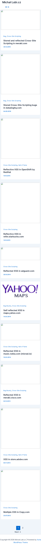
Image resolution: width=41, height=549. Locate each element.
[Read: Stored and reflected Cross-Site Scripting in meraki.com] (20, 29)
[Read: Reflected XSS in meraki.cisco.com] (20, 383)
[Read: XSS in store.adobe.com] (20, 448)
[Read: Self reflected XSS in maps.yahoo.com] (20, 299)
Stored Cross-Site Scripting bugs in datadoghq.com (20, 106)
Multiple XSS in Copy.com (16, 512)
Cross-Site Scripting (14, 36)
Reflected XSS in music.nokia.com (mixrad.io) (17, 352)
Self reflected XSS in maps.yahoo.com (13, 311)
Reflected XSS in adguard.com (18, 271)
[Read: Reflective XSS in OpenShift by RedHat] (20, 158)
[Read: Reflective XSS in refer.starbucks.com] (20, 222)
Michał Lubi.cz (11, 2)
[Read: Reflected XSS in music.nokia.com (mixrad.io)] (20, 340)
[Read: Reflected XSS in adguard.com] (20, 259)
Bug (4, 36)
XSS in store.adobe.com (15, 459)
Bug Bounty (7, 306)
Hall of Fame (22, 165)
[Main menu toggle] (7, 7)
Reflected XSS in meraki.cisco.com (12, 396)
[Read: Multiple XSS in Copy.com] (20, 501)
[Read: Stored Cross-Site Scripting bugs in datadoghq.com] (20, 94)
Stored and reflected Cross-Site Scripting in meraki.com (19, 42)
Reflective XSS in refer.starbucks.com (13, 235)
